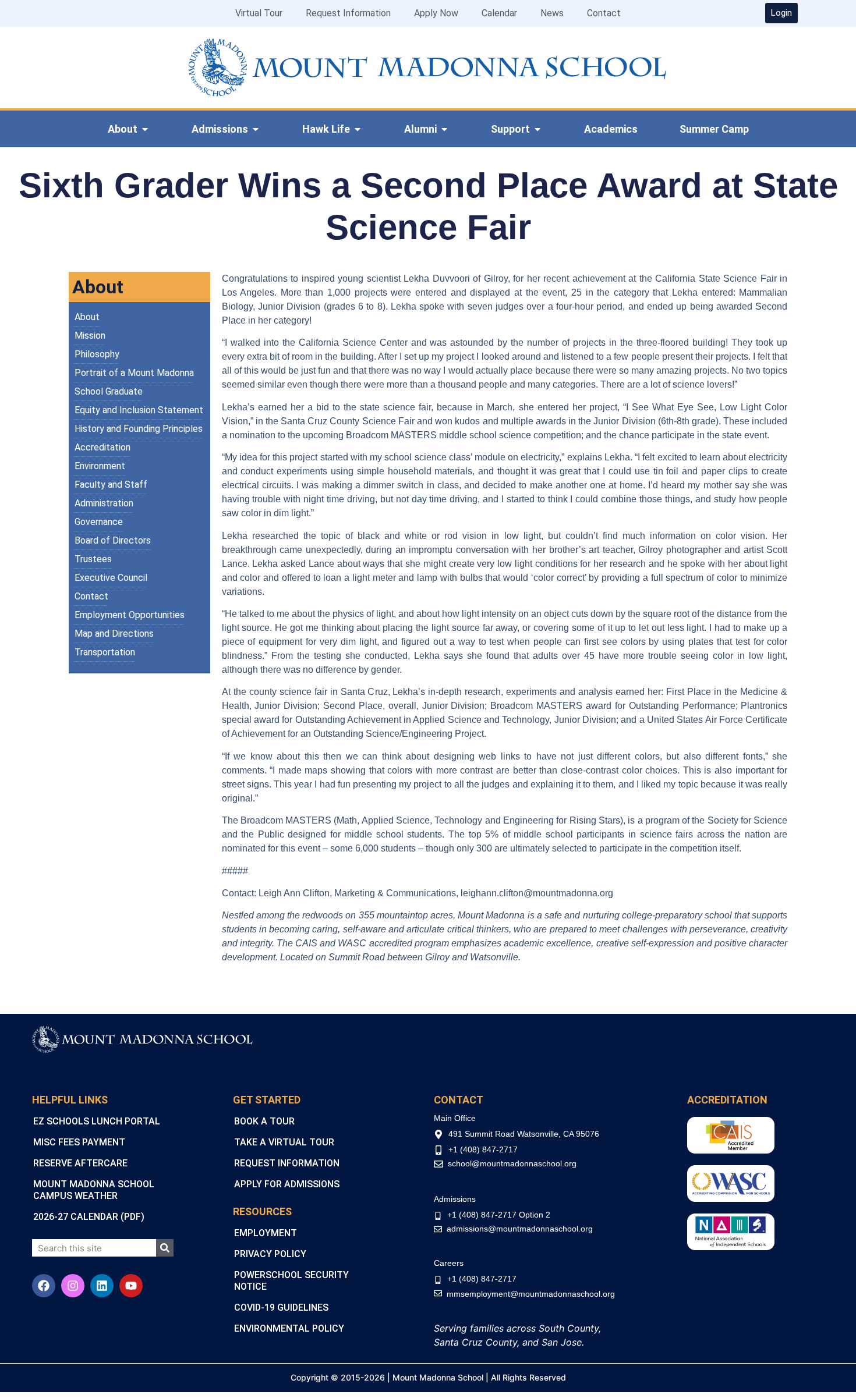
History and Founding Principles (139, 428)
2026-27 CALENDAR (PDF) (88, 1216)
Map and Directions (114, 633)
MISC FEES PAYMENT (79, 1142)
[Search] (165, 1248)
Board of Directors (113, 540)
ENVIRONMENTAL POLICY (289, 1328)
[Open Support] (537, 129)
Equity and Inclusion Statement (139, 410)
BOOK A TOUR (264, 1121)
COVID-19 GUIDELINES (281, 1307)
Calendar (499, 13)
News (552, 13)
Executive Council (111, 577)
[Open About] (145, 129)
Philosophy (97, 354)
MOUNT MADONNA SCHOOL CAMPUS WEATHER (93, 1190)
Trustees (93, 559)
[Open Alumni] (444, 129)
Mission (90, 335)
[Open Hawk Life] (357, 129)
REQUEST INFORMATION (286, 1163)
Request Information (348, 13)
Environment (100, 465)
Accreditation (102, 447)
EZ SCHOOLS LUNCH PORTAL (96, 1121)
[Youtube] (131, 1285)
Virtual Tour (258, 13)
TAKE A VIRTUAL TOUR (284, 1142)
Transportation (105, 652)
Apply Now (436, 13)
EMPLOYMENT (265, 1233)
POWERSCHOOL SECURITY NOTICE (291, 1280)
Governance (99, 521)
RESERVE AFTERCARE (80, 1163)
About (87, 316)
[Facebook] (43, 1285)
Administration (104, 503)
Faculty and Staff (111, 484)
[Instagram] (72, 1285)
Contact (604, 13)
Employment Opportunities (130, 614)
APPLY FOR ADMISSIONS (286, 1184)
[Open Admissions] (255, 129)
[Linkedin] (102, 1285)
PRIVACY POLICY (270, 1253)
